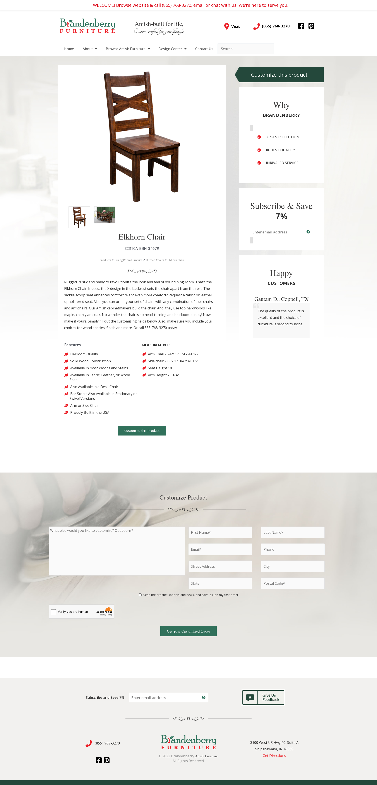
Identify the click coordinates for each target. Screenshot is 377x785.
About (88, 48)
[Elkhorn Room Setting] (100, 213)
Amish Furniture (206, 756)
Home (69, 48)
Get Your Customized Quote (188, 631)
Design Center (170, 48)
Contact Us (204, 48)
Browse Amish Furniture (126, 48)
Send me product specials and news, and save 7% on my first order (190, 595)
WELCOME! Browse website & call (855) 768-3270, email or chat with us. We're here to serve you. (190, 5)
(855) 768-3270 (107, 743)
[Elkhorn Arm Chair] (75, 213)
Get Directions (274, 755)
